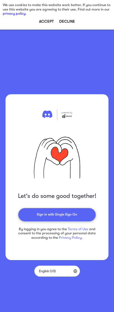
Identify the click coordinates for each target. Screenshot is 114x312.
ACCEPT (46, 21)
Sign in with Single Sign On (57, 214)
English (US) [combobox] (47, 271)
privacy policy (14, 13)
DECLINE (67, 21)
